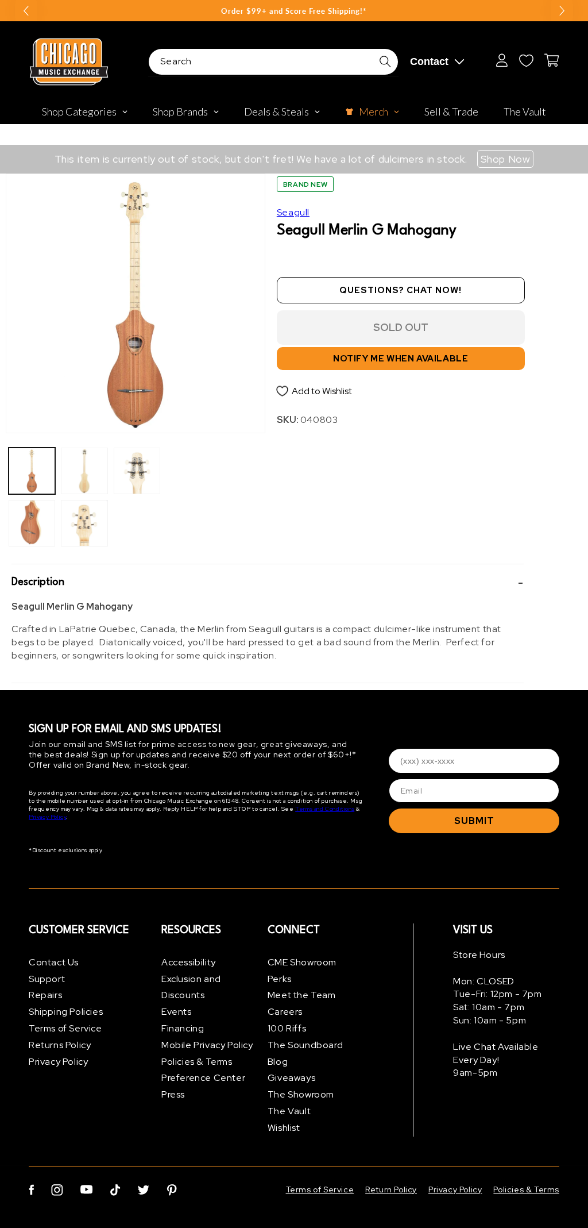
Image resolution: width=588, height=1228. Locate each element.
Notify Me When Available (400, 358)
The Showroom (301, 1094)
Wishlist (284, 1128)
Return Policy (391, 1189)
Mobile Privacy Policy (207, 1045)
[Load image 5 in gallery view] (137, 471)
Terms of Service (65, 1028)
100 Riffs (287, 1028)
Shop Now (506, 158)
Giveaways (291, 1078)
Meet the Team (302, 995)
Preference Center (203, 1078)
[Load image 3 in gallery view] (84, 471)
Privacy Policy (47, 817)
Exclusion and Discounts (191, 987)
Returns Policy (60, 1045)
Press (173, 1094)
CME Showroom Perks (302, 970)
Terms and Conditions (324, 809)
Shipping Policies (66, 1012)
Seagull (293, 212)
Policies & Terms (197, 1062)
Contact (429, 61)
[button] (267, 582)
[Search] (385, 61)
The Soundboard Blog (305, 1053)
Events (176, 1012)
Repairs (45, 995)
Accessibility (188, 962)
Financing (182, 1028)
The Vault (289, 1111)
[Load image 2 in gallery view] (32, 523)
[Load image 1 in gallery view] (32, 471)
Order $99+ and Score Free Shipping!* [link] (294, 11)
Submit (474, 821)
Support (47, 979)
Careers (285, 1012)
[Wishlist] (526, 60)
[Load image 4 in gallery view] (84, 523)
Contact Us (54, 962)
